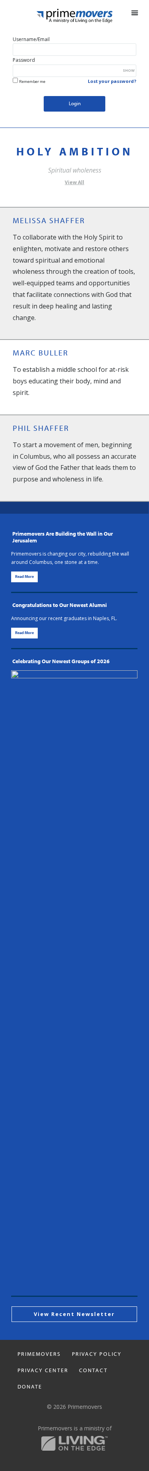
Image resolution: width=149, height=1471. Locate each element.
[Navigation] (132, 13)
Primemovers (39, 1354)
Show (129, 70)
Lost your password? (112, 81)
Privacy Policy (97, 1354)
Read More (24, 577)
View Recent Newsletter (74, 1314)
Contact (93, 1371)
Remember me (32, 81)
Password (24, 60)
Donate (30, 1387)
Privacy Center (42, 1371)
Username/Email (31, 39)
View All (74, 182)
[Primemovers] (74, 16)
